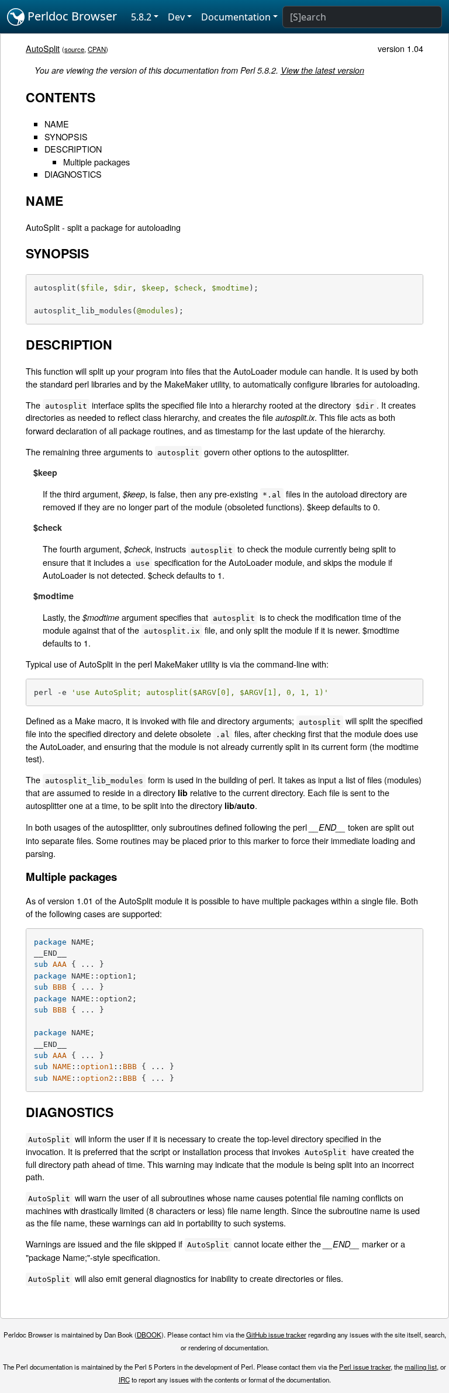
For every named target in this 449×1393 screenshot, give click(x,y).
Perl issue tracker (365, 1366)
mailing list (421, 1366)
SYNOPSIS (66, 136)
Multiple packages (96, 161)
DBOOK (149, 1334)
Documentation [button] (236, 17)
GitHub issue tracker (276, 1334)
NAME (56, 123)
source (74, 49)
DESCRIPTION (73, 149)
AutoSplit (43, 48)
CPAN (97, 49)
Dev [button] (176, 17)
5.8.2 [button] (141, 17)
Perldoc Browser (71, 16)
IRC (124, 1379)
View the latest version (322, 70)
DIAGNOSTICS (73, 174)
